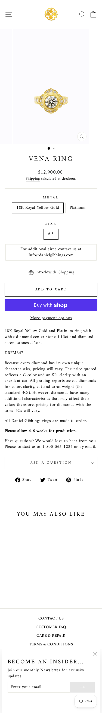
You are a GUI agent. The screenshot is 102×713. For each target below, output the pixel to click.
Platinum (78, 208)
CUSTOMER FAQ (51, 627)
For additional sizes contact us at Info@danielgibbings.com (50, 252)
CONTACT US (51, 618)
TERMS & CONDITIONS (51, 644)
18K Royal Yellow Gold (37, 208)
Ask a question (51, 463)
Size (50, 224)
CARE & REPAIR (50, 635)
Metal (51, 197)
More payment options (51, 318)
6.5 (51, 234)
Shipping (33, 179)
